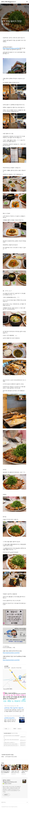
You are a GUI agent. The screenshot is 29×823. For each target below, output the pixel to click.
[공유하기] (8, 729)
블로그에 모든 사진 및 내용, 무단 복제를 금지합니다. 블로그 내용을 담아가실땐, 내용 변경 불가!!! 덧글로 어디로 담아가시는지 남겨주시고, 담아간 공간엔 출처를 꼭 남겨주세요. (11, 789)
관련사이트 (3, 802)
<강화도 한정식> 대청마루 (9, 742)
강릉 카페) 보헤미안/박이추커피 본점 (10, 745)
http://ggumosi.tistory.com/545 (11, 48)
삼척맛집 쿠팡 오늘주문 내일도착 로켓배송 (14, 708)
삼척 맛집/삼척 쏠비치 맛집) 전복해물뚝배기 (11, 736)
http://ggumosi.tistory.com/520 (11, 660)
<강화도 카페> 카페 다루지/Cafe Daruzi (11, 739)
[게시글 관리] (10, 729)
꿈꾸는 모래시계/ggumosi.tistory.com (9, 2)
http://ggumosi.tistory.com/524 (11, 652)
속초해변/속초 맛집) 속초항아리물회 (10, 743)
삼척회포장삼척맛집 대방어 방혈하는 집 (10, 718)
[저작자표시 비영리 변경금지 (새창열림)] (19, 728)
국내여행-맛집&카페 (7, 733)
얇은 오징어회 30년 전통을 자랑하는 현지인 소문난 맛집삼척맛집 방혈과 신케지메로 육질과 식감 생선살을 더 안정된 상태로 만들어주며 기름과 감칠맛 (10, 720)
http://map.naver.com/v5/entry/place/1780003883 (13, 715)
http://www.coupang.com (10, 705)
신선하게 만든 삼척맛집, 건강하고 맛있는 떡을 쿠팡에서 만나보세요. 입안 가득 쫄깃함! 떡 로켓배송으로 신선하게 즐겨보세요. (14, 710)
